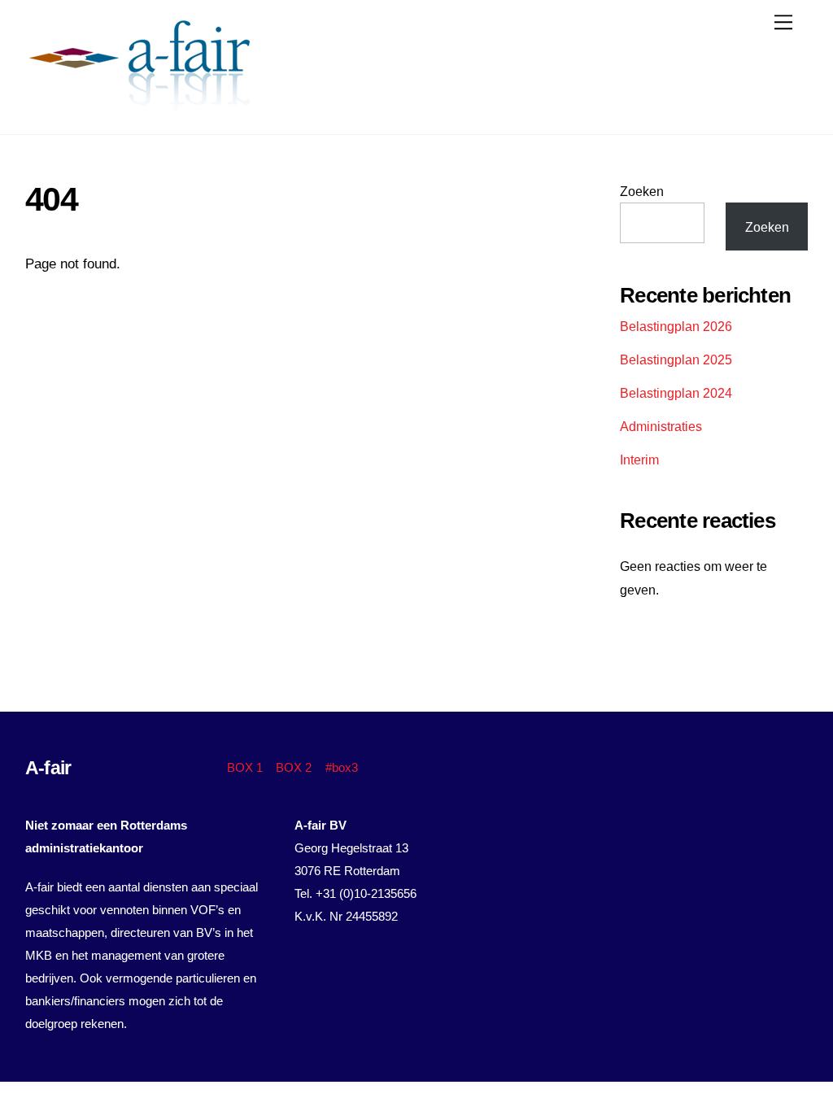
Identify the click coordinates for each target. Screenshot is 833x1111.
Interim (639, 459)
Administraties (661, 426)
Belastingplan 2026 (676, 326)
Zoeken (642, 191)
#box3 (341, 767)
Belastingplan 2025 (676, 359)
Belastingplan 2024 (676, 393)
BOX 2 (294, 767)
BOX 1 (245, 767)
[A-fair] (139, 104)
